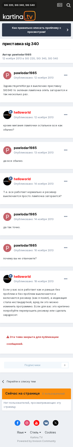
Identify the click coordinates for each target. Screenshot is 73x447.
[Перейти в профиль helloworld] (7, 115)
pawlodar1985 (21, 54)
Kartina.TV (36, 437)
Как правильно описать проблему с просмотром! (36, 29)
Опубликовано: (34, 77)
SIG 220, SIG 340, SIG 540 (41, 58)
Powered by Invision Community (36, 441)
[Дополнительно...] (66, 75)
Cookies (50, 432)
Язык (21, 432)
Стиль (34, 432)
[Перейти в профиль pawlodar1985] (7, 75)
